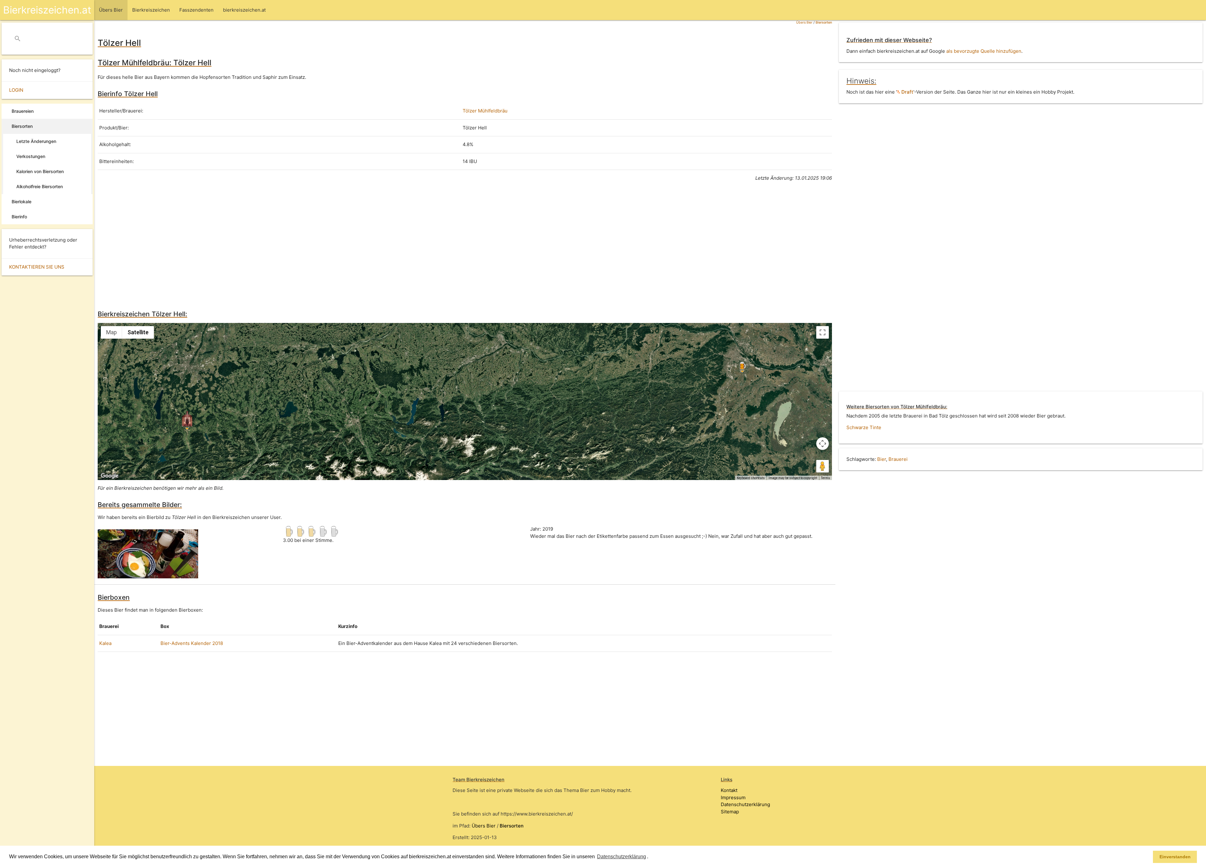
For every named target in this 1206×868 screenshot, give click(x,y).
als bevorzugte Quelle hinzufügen (983, 51)
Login (16, 90)
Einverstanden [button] (1175, 856)
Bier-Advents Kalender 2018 (191, 643)
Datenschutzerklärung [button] (621, 856)
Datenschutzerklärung (745, 804)
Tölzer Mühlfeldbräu (485, 111)
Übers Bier (804, 22)
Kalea (105, 643)
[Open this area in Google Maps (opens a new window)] (109, 476)
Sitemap (730, 812)
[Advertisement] (286, 245)
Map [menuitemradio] (111, 332)
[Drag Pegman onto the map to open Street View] (822, 466)
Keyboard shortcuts (751, 478)
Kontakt (729, 790)
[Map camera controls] (822, 443)
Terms (825, 478)
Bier (881, 459)
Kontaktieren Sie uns (36, 267)
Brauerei (898, 459)
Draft (906, 92)
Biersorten (824, 22)
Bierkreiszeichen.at (47, 10)
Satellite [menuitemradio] (138, 332)
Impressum (733, 797)
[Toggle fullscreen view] (822, 332)
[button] (650, 857)
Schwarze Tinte (863, 427)
